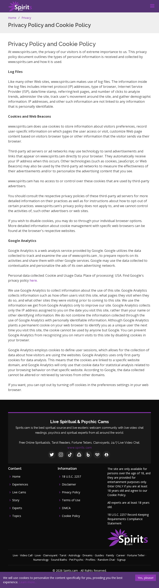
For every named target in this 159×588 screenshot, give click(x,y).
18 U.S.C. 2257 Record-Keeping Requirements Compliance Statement (128, 519)
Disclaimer (69, 484)
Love (38, 555)
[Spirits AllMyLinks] (79, 454)
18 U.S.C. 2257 (71, 476)
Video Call (26, 555)
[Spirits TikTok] (70, 454)
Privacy (26, 18)
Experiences (20, 484)
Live (15, 555)
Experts (17, 508)
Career (120, 555)
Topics (16, 515)
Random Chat (106, 559)
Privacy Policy (71, 492)
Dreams (88, 555)
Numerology (41, 559)
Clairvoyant (50, 555)
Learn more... (28, 582)
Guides (99, 555)
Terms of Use (71, 500)
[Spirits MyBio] (88, 454)
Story (15, 500)
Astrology (74, 555)
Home (12, 18)
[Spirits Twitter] (51, 454)
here (33, 280)
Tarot (63, 555)
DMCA (66, 508)
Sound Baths (59, 559)
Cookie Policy (71, 515)
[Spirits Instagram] (61, 454)
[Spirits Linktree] (106, 454)
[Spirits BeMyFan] (97, 454)
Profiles (90, 559)
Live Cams (19, 492)
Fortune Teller (136, 555)
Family (110, 555)
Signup (121, 559)
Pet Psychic (76, 559)
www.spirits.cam (79, 447)
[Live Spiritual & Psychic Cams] (20, 6)
